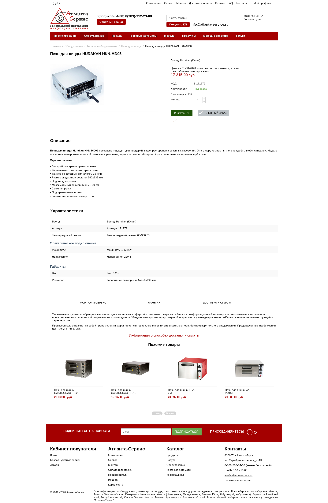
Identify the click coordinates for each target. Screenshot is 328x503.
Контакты (241, 3)
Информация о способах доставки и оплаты (164, 335)
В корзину (181, 113)
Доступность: (179, 88)
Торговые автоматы (143, 35)
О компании (153, 3)
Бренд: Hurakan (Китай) (185, 60)
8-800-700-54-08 (235, 465)
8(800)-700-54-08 (110, 16)
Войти (54, 454)
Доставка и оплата (200, 3)
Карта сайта (115, 484)
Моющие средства (215, 35)
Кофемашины (175, 474)
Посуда (117, 35)
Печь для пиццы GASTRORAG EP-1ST (96, 391)
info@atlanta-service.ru (210, 24)
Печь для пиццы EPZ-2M (153, 391)
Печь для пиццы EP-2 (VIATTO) (267, 391)
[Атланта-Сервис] (69, 18)
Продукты (189, 35)
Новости (113, 479)
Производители (117, 474)
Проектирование (65, 35)
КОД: (174, 83)
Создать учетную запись (65, 459)
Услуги (240, 35)
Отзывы (220, 3)
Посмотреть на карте (238, 480)
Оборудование (94, 35)
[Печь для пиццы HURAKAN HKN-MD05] (77, 84)
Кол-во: (175, 99)
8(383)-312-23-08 (138, 16)
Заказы (54, 464)
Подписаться (187, 431)
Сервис (168, 3)
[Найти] (232, 18)
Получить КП (178, 24)
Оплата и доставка (120, 469)
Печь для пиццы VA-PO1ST (209, 391)
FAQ (230, 3)
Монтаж (181, 3)
